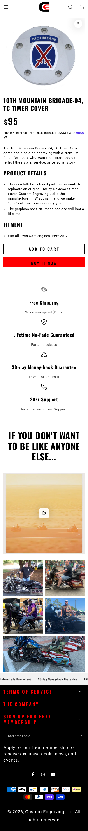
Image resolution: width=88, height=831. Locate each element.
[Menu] (6, 7)
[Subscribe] (82, 736)
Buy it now (44, 263)
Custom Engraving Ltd (48, 811)
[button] (70, 7)
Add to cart (44, 249)
